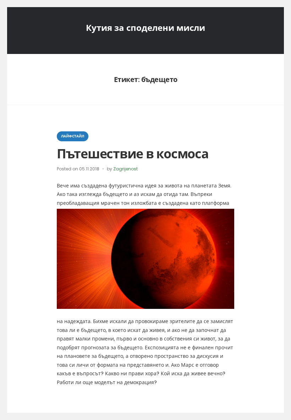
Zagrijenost (125, 169)
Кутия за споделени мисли (145, 28)
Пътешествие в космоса (133, 154)
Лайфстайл (72, 136)
